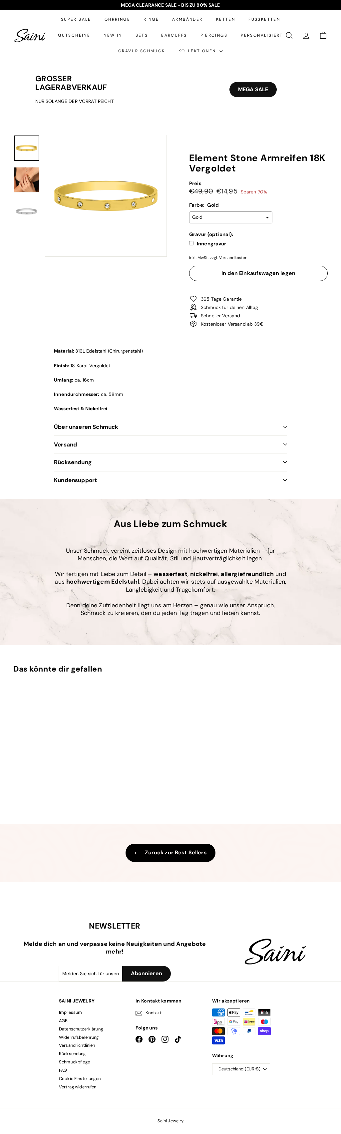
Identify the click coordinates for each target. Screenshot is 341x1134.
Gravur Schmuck (141, 51)
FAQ (63, 1070)
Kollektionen (198, 51)
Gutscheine (74, 35)
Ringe (151, 19)
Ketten (225, 19)
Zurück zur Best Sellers (175, 852)
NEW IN (113, 35)
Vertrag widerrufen (78, 1087)
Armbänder (187, 19)
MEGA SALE (253, 89)
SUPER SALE (76, 19)
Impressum (70, 1012)
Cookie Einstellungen (80, 1078)
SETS (142, 35)
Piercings (214, 35)
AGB (63, 1020)
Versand (65, 444)
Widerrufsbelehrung (79, 1037)
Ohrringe (117, 19)
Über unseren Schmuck (86, 426)
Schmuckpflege (74, 1062)
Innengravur (211, 243)
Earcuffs (174, 35)
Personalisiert (262, 35)
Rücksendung (73, 462)
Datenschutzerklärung (81, 1029)
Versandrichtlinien (77, 1045)
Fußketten (264, 19)
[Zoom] (106, 195)
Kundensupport (75, 480)
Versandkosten (233, 257)
